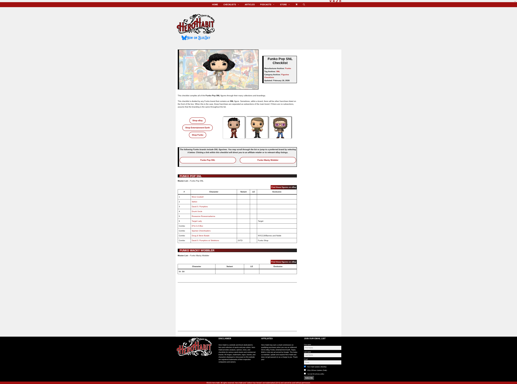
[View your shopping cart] (296, 4)
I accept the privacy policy (315, 374)
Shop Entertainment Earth (197, 127)
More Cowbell (197, 197)
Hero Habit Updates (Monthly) (317, 367)
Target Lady (197, 221)
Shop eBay (197, 120)
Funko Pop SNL (207, 160)
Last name (307, 352)
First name (307, 344)
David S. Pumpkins (200, 206)
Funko (288, 68)
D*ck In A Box (197, 226)
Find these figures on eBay (283, 187)
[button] (304, 4)
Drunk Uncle (197, 211)
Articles (250, 4)
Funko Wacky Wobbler (267, 160)
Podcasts (265, 4)
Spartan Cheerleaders (201, 231)
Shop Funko (197, 135)
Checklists (229, 4)
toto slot (178, 363)
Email (306, 359)
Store (283, 4)
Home (215, 4)
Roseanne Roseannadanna (203, 216)
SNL (278, 71)
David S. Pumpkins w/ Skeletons (205, 240)
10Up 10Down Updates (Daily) (317, 370)
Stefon (194, 202)
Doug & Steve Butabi (200, 236)
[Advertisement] (280, 27)
